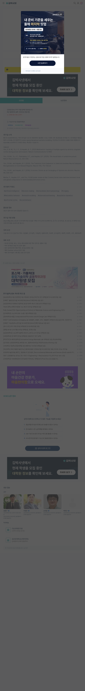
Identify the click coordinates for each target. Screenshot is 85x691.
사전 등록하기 (42, 63)
